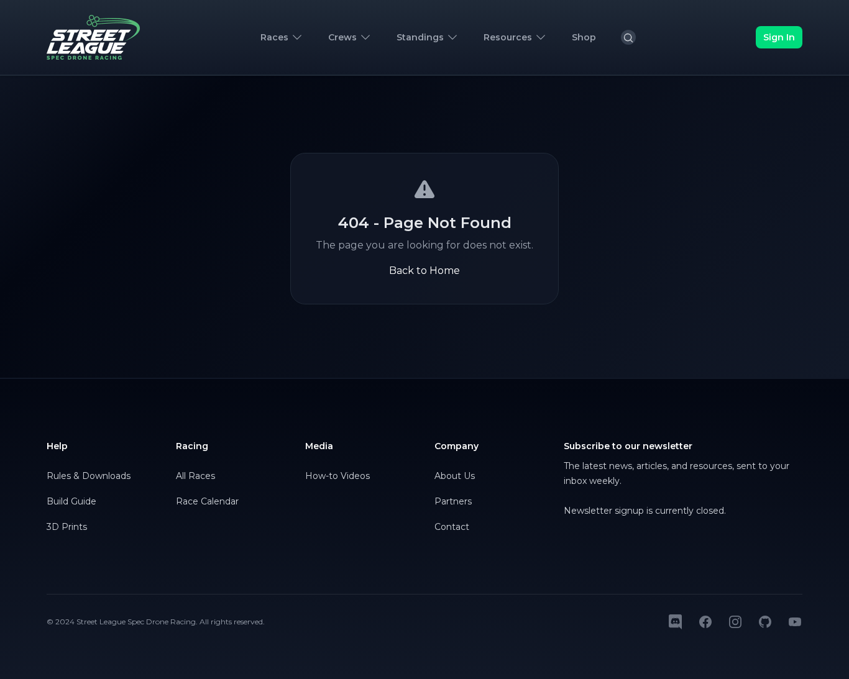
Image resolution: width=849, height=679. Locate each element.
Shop (584, 37)
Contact (451, 526)
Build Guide (71, 501)
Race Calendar (207, 501)
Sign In (779, 37)
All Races (195, 475)
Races (274, 37)
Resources (508, 37)
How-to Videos (337, 475)
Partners (453, 501)
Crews (342, 37)
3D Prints (67, 526)
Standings (420, 37)
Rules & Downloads (89, 475)
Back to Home (424, 270)
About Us (454, 475)
